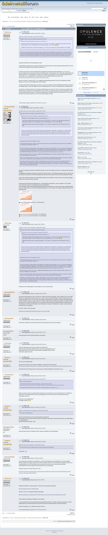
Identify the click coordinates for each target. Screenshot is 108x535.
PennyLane (8, 343)
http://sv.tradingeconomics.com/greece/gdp (28, 488)
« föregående (69, 24)
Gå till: (54, 521)
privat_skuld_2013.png (24, 214)
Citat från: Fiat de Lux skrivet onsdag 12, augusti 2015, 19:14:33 (32, 227)
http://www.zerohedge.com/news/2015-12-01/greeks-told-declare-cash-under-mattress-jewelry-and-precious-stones (45, 366)
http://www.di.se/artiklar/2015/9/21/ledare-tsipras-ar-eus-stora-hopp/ (34, 311)
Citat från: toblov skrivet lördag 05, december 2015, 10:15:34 (31, 444)
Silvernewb (8, 223)
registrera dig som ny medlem (27, 8)
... (5, 26)
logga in (16, 8)
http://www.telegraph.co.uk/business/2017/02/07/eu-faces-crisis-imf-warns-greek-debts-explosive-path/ (42, 494)
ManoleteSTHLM (9, 292)
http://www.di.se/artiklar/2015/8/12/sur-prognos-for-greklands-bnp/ (34, 77)
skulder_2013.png (23, 202)
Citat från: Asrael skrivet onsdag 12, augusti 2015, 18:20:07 (31, 36)
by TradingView (91, 92)
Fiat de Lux (8, 32)
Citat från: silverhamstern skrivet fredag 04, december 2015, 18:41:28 (33, 410)
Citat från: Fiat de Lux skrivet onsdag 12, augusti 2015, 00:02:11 (33, 38)
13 (8, 26)
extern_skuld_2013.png (25, 215)
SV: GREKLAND (25, 32)
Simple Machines (60, 530)
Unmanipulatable (10, 106)
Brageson (7, 357)
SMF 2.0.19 (48, 530)
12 (7, 26)
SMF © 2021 (53, 530)
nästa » (73, 24)
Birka (11, 331)
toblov (12, 427)
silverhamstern (9, 318)
